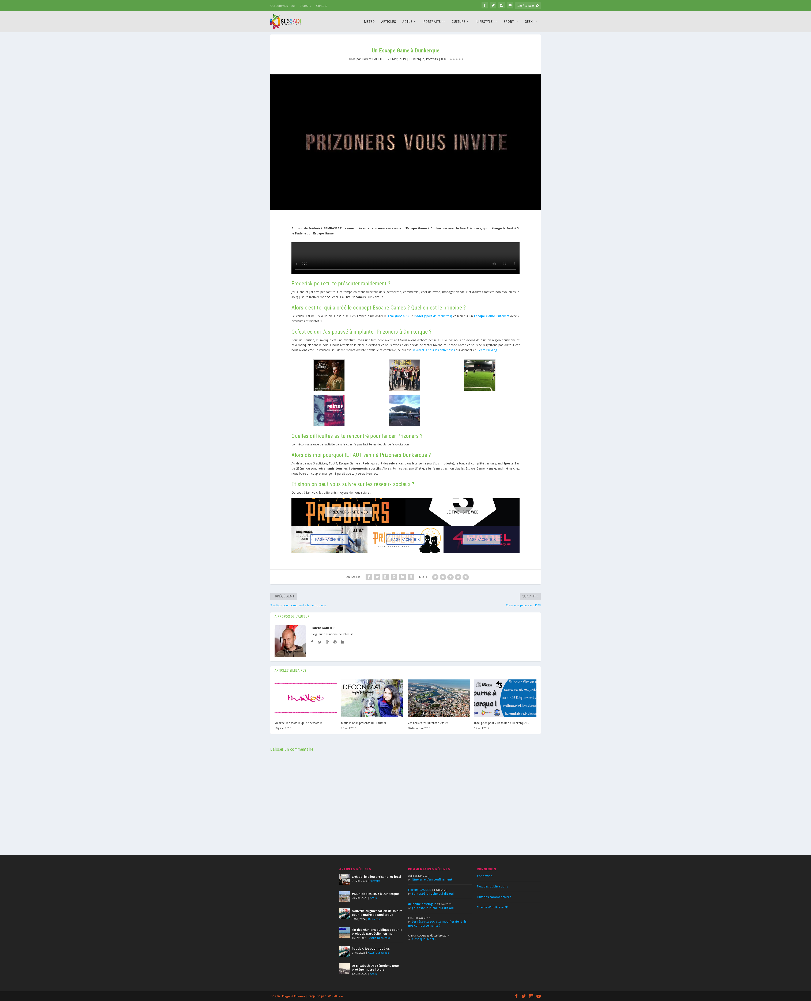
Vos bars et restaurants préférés (428, 723)
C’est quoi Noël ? (424, 939)
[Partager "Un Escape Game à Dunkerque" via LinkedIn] (402, 577)
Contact (321, 6)
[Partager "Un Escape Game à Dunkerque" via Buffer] (411, 577)
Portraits (432, 22)
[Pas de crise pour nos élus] (344, 951)
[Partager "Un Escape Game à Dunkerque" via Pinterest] (394, 577)
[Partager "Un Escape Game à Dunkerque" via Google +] (385, 577)
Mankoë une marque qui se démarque (299, 723)
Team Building (487, 350)
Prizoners (491, 316)
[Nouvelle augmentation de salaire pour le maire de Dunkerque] (344, 913)
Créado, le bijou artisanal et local (376, 877)
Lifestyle (484, 22)
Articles (388, 22)
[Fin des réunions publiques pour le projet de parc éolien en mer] (344, 932)
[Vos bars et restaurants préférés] (439, 698)
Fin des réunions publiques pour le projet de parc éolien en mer (377, 931)
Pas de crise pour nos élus (371, 948)
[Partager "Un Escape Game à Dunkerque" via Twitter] (377, 577)
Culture (458, 22)
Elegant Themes (293, 996)
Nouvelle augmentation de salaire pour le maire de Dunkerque (377, 913)
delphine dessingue (422, 904)
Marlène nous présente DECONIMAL (364, 723)
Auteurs (306, 6)
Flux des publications (492, 886)
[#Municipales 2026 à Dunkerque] (344, 896)
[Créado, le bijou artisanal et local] (344, 879)
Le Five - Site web (462, 512)
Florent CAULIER (373, 59)
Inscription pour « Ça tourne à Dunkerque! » (501, 723)
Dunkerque (416, 59)
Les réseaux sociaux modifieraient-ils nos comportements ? (437, 923)
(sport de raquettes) (433, 316)
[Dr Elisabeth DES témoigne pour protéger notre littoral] (344, 968)
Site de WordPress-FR (492, 907)
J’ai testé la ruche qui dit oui (433, 893)
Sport (509, 22)
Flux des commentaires (494, 897)
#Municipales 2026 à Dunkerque (375, 894)
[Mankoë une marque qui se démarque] (306, 698)
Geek (529, 22)
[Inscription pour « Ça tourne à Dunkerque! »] (505, 698)
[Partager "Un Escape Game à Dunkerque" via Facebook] (369, 577)
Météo (369, 22)
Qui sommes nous (282, 6)
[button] (329, 376)
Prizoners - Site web (348, 512)
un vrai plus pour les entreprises (433, 350)
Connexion (485, 876)
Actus (407, 22)
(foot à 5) (398, 316)
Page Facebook (329, 539)
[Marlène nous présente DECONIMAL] (372, 698)
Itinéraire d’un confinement (432, 879)
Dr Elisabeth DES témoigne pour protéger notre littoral (375, 967)
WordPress (335, 996)
